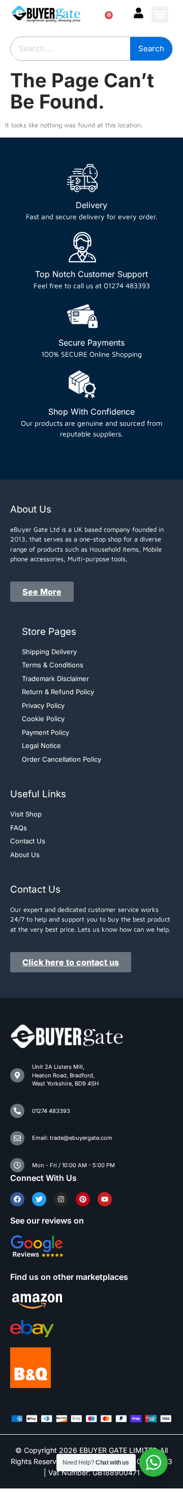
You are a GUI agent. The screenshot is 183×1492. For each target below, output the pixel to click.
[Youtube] (105, 1199)
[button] (159, 14)
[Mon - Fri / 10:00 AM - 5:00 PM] (17, 1165)
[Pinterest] (83, 1199)
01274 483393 (51, 1110)
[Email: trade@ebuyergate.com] (17, 1138)
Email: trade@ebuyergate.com (72, 1137)
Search (151, 48)
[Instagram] (61, 1199)
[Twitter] (39, 1199)
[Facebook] (17, 1199)
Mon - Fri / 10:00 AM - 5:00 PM (73, 1165)
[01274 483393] (17, 1111)
